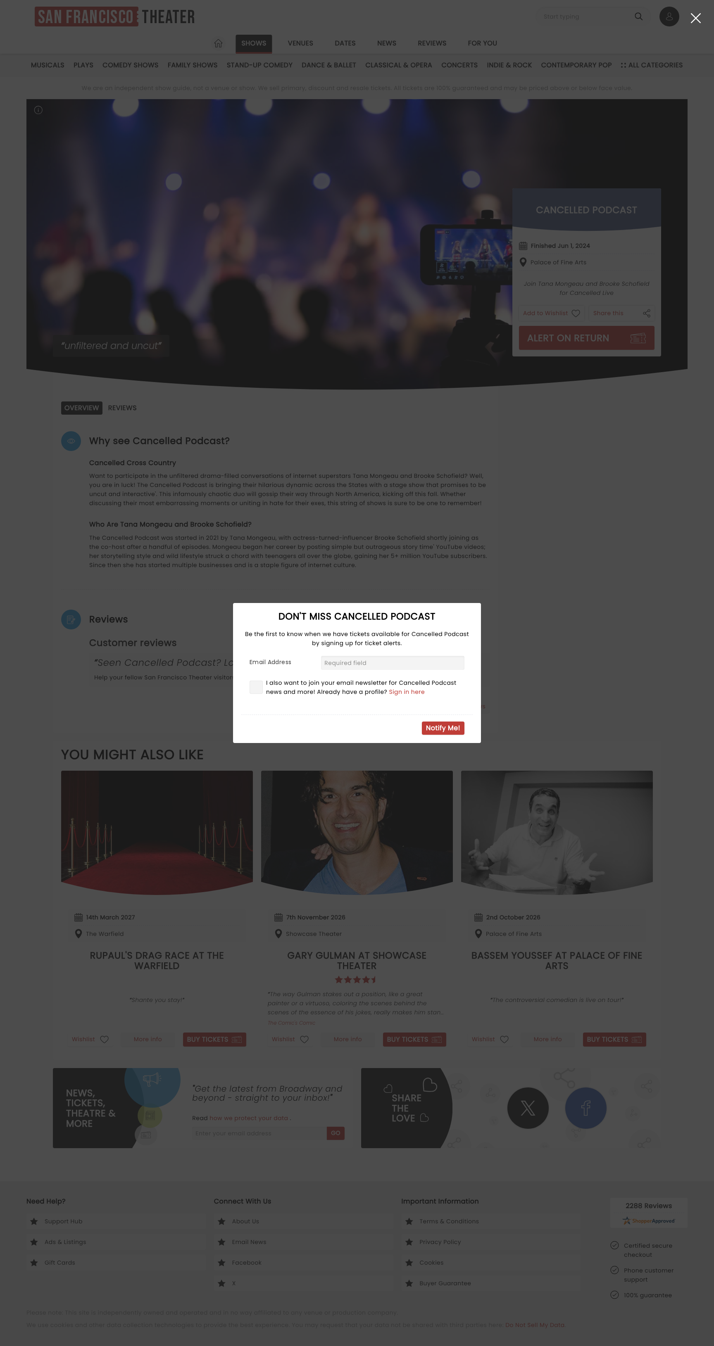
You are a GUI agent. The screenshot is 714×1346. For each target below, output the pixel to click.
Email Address (270, 662)
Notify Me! (443, 728)
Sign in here (407, 692)
